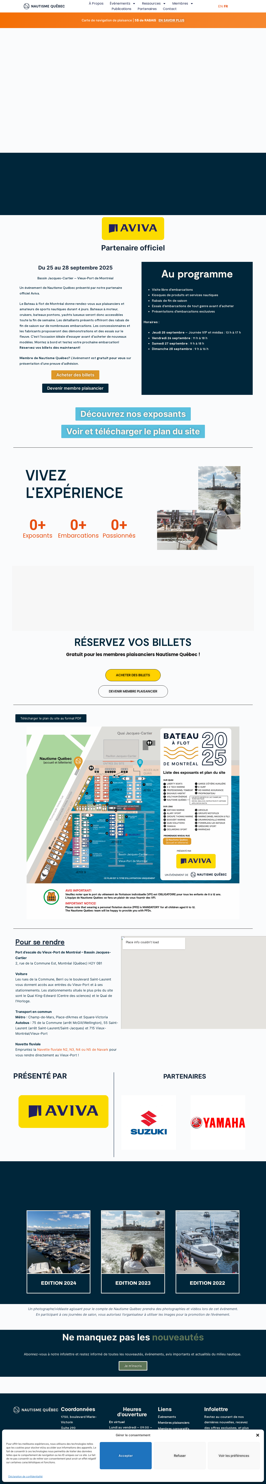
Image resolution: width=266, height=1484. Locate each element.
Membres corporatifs (173, 1428)
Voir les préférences (234, 1455)
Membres (180, 3)
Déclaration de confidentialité (25, 1476)
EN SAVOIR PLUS (171, 20)
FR (226, 6)
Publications (121, 8)
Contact (170, 8)
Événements (120, 3)
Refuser (180, 1455)
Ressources (151, 3)
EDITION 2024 (58, 1283)
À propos (96, 3)
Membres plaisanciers (174, 1422)
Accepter (126, 1455)
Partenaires (147, 8)
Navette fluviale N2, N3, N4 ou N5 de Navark (72, 1049)
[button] (258, 1435)
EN (220, 6)
